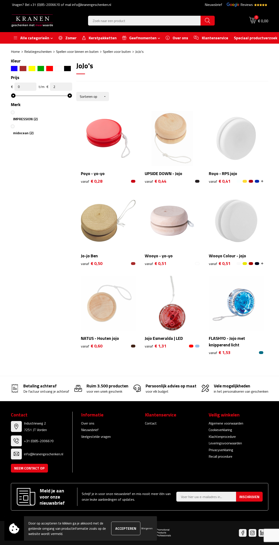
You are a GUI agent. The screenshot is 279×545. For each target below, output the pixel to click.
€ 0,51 (155, 263)
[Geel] (31, 68)
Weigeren (147, 528)
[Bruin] (23, 68)
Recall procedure (220, 456)
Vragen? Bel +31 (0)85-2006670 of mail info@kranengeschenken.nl (61, 4)
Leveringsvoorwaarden (225, 443)
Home (15, 51)
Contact (151, 423)
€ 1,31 (155, 346)
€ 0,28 (91, 181)
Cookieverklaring (220, 429)
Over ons (87, 423)
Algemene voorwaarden (226, 423)
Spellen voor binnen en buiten (77, 51)
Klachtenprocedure (222, 436)
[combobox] (144, 21)
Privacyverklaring (221, 449)
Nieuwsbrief (213, 4)
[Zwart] (67, 68)
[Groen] (40, 68)
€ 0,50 (91, 263)
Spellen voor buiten (117, 51)
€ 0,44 (155, 181)
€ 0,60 (91, 346)
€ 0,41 (219, 181)
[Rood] (49, 68)
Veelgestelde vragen (96, 436)
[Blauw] (14, 68)
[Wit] (58, 68)
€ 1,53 (219, 353)
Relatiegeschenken (38, 51)
